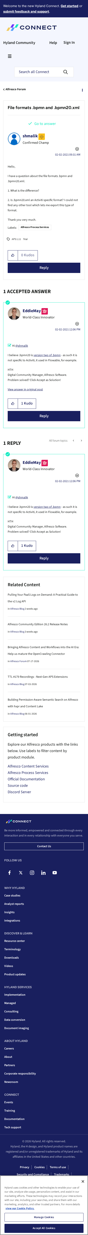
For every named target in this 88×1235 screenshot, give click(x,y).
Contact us (44, 846)
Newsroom (11, 1082)
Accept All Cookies (44, 1228)
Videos (8, 966)
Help (53, 42)
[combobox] (44, 72)
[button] (13, 255)
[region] (44, 1205)
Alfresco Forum (16, 89)
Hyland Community (19, 42)
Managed (10, 1003)
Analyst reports (14, 904)
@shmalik (21, 346)
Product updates (15, 974)
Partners (9, 1065)
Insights (9, 912)
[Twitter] (21, 873)
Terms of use (58, 1167)
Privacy (24, 1167)
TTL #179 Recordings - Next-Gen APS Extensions (38, 677)
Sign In (69, 42)
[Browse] (9, 56)
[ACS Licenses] (81, 441)
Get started (69, 6)
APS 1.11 (16, 239)
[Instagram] (32, 873)
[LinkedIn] (43, 873)
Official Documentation (26, 779)
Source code (18, 785)
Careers (9, 1048)
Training (9, 1111)
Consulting (11, 1011)
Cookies (39, 1167)
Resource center (14, 941)
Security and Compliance (33, 1174)
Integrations (12, 921)
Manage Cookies (44, 1217)
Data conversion (14, 1020)
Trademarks (61, 1174)
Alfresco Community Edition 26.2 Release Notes (38, 624)
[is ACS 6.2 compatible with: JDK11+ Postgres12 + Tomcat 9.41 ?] (74, 441)
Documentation (14, 1119)
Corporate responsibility (20, 1074)
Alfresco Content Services (28, 766)
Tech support (12, 1127)
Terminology (12, 949)
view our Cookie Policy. (20, 1208)
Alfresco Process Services (35, 227)
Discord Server (19, 792)
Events (8, 1102)
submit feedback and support (26, 11)
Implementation (14, 995)
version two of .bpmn (47, 355)
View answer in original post (25, 389)
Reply (44, 267)
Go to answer (45, 123)
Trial (25, 239)
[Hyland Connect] (31, 27)
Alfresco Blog (17, 609)
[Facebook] (9, 873)
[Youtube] (55, 873)
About (8, 1057)
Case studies (12, 895)
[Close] (83, 1181)
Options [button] (82, 89)
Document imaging (16, 1028)
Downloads (11, 958)
